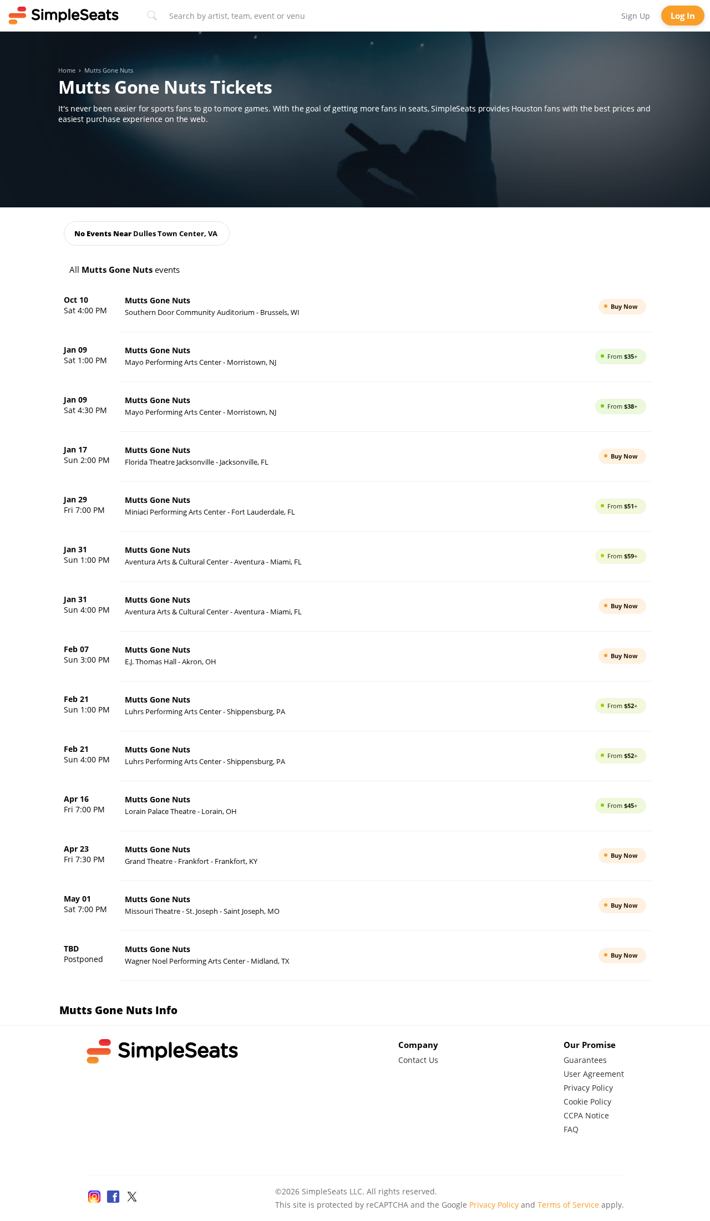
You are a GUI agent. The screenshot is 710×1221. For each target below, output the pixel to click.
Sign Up (635, 16)
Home (66, 70)
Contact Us (418, 1060)
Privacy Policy (588, 1087)
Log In (683, 15)
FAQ (571, 1129)
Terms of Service (568, 1204)
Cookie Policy (587, 1101)
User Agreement (594, 1074)
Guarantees (585, 1060)
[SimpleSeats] (63, 15)
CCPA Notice (586, 1115)
